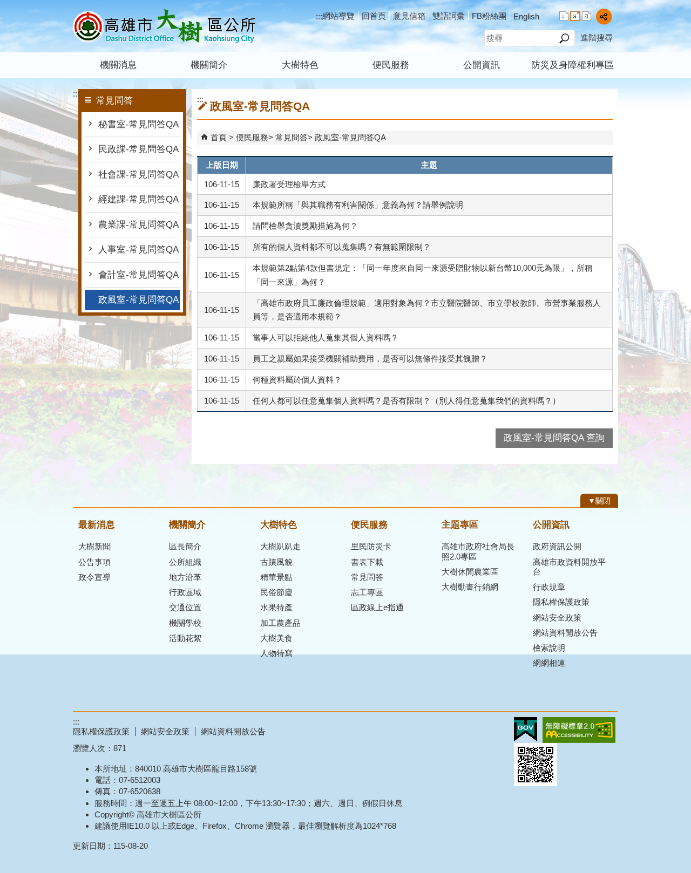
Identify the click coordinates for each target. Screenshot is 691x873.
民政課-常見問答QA (138, 149)
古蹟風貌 (276, 562)
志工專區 (367, 592)
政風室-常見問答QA (138, 300)
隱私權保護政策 (561, 601)
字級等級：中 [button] (575, 16)
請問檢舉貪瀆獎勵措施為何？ (305, 225)
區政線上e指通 (377, 607)
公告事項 (94, 562)
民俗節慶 (276, 592)
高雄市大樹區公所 (164, 26)
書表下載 (367, 562)
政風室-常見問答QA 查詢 (554, 438)
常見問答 (291, 137)
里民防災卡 (371, 546)
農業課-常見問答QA (138, 225)
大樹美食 (276, 638)
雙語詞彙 (448, 16)
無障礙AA (579, 730)
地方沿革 (185, 577)
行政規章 (549, 586)
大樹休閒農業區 (470, 571)
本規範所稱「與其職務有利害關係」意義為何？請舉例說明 (358, 204)
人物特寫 (276, 653)
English (526, 16)
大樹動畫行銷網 (470, 586)
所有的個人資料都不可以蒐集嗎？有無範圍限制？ (342, 246)
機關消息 (118, 65)
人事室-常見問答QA (138, 249)
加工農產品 (280, 623)
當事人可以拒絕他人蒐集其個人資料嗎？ (325, 337)
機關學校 (185, 623)
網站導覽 (338, 16)
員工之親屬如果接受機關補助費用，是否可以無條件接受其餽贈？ (370, 358)
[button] (563, 38)
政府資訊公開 (557, 546)
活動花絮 (185, 638)
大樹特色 (300, 65)
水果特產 (276, 607)
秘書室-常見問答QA (138, 124)
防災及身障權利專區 (572, 65)
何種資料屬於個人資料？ (297, 379)
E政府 (525, 729)
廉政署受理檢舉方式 (289, 184)
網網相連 (549, 662)
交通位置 (185, 607)
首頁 (219, 137)
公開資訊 (481, 65)
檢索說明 (549, 647)
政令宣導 (94, 577)
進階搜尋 (596, 37)
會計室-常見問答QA (138, 275)
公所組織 (185, 562)
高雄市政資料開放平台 (569, 566)
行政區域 (185, 592)
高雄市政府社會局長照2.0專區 (478, 551)
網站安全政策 (557, 617)
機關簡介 (209, 65)
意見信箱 (409, 16)
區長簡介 (185, 546)
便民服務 (390, 65)
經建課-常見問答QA (138, 199)
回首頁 (374, 16)
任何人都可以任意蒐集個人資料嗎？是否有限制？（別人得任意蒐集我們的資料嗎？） (406, 400)
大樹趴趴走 (280, 546)
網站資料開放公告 (565, 632)
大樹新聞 (94, 546)
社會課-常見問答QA (138, 174)
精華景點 (276, 577)
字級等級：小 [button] (563, 16)
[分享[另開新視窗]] (604, 16)
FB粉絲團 (489, 16)
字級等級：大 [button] (586, 16)
